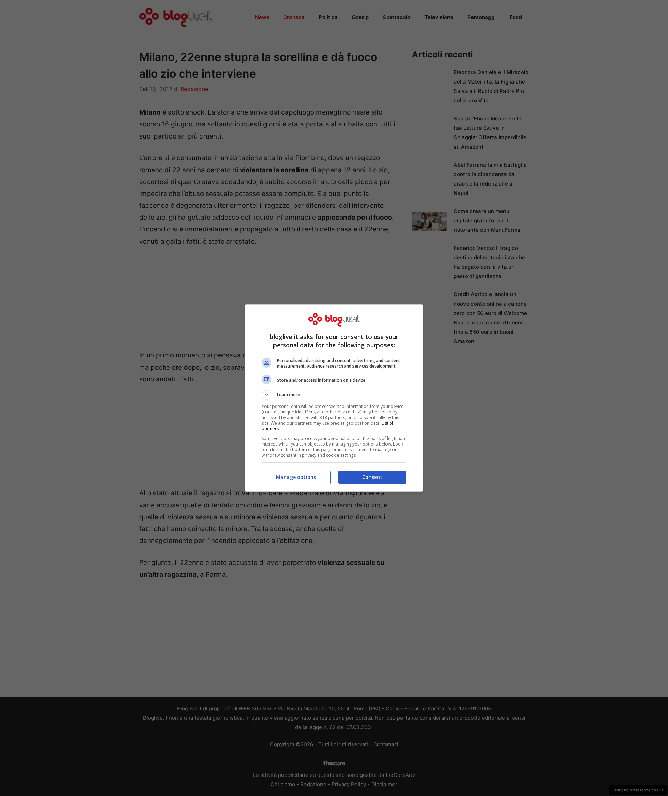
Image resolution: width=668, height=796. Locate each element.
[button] (334, 395)
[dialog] (334, 398)
